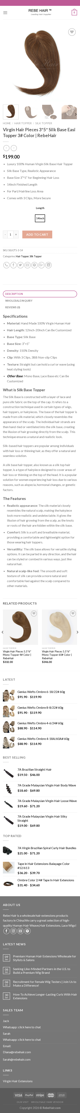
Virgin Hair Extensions (18, 1081)
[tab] (40, 294)
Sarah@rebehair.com (16, 1059)
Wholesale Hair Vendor (47, 1102)
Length (40, 208)
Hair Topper (23, 123)
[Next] (70, 64)
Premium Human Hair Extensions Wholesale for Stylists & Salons (44, 958)
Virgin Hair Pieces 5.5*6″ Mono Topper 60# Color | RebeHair (57, 655)
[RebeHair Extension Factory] (40, 12)
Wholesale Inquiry (18, 300)
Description (14, 293)
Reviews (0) (12, 307)
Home (7, 123)
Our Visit (23, 1102)
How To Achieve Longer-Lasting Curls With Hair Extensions (45, 996)
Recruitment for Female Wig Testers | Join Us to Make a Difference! (44, 983)
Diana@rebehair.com (17, 1052)
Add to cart (37, 234)
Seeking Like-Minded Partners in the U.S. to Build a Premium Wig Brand (41, 970)
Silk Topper (43, 123)
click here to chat (29, 1027)
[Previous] (9, 64)
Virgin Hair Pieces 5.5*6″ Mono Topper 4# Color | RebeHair (17, 655)
